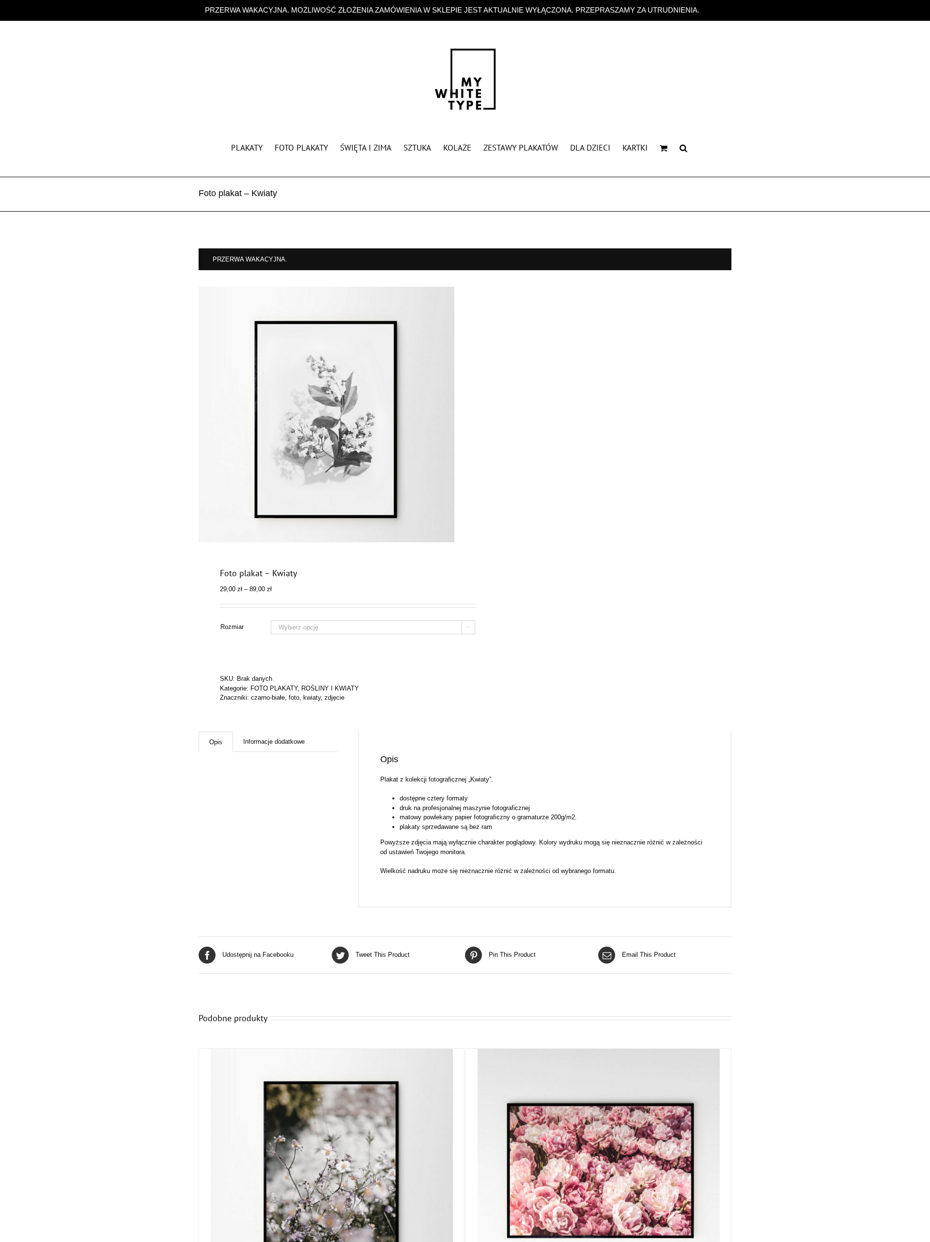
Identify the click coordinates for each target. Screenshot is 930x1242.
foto (294, 697)
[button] (683, 147)
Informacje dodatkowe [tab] (274, 741)
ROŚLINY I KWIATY (330, 688)
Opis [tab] (215, 742)
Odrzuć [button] (713, 10)
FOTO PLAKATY (273, 688)
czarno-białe (268, 697)
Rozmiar (232, 626)
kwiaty (312, 697)
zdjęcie (334, 697)
